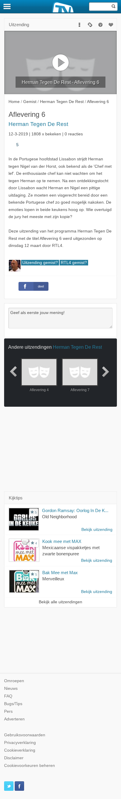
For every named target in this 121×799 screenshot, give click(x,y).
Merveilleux (53, 578)
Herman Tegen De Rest (38, 124)
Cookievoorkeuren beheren (29, 765)
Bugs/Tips (13, 704)
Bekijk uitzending (96, 529)
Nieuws (11, 688)
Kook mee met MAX (61, 541)
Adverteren (14, 719)
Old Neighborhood (59, 516)
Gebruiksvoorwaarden (24, 735)
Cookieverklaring (19, 750)
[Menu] (7, 6)
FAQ (8, 696)
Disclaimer (13, 758)
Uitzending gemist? (40, 262)
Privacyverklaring (20, 742)
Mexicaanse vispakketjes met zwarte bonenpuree (71, 550)
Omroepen (14, 681)
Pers (8, 711)
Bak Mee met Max (60, 572)
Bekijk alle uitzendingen (60, 602)
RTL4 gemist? (74, 262)
